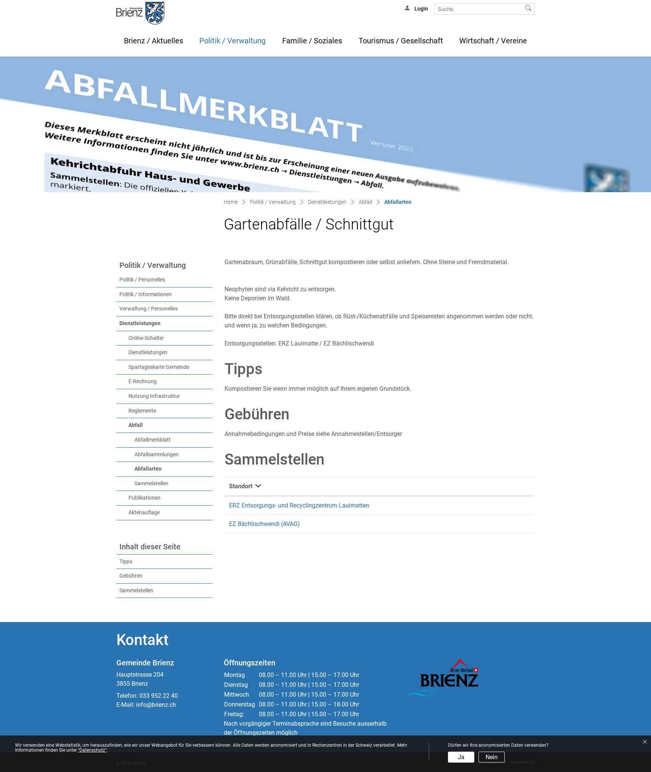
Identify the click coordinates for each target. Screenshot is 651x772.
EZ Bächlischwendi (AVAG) (264, 523)
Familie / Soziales (312, 40)
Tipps (125, 561)
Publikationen (144, 498)
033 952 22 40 (158, 695)
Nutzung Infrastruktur (154, 396)
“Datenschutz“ (92, 750)
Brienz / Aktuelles (153, 40)
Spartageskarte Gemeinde (158, 367)
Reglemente (142, 411)
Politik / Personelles (142, 280)
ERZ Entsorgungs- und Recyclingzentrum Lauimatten (299, 505)
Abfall (135, 425)
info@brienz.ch (156, 704)
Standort (240, 486)
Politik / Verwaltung (232, 40)
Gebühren (130, 576)
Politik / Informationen (145, 294)
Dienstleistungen (139, 323)
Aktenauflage (144, 512)
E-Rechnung (142, 381)
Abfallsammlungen (156, 454)
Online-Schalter (146, 338)
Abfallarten (163, 468)
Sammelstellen (151, 483)
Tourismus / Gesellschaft (401, 40)
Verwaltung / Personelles (148, 309)
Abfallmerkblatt (152, 440)
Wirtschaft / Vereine (493, 40)
